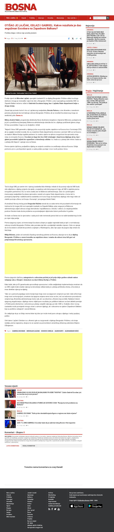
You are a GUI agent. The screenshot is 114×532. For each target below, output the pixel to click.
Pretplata (51, 497)
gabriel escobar (18, 331)
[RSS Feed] (49, 509)
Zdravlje (30, 499)
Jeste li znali (31, 493)
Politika (32, 18)
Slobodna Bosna (84, 500)
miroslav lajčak (33, 331)
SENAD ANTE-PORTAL (34, 525)
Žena (29, 512)
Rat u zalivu (10, 493)
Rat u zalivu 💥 (12, 18)
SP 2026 (30, 523)
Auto (29, 506)
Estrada (30, 514)
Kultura (30, 497)
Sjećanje (30, 495)
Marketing (52, 495)
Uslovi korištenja (54, 504)
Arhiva (50, 493)
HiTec (29, 504)
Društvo (9, 514)
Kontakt (51, 499)
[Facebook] (52, 509)
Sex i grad (30, 510)
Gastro (29, 501)
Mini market (10, 517)
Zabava (30, 517)
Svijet (8, 512)
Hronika (50, 18)
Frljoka (29, 519)
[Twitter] (55, 509)
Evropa (8, 510)
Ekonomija (60, 18)
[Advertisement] (43, 167)
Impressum (52, 501)
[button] (80, 45)
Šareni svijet (31, 521)
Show (29, 508)
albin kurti (59, 331)
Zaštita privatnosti (54, 506)
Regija (8, 508)
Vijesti (23, 18)
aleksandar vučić (71, 331)
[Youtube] (59, 509)
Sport (8, 506)
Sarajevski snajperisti (35, 527)
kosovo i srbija (47, 331)
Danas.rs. (19, 115)
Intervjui (41, 18)
